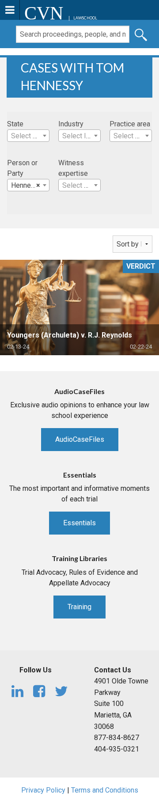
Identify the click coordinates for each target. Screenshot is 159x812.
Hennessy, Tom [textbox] (30, 185)
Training (79, 607)
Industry (70, 124)
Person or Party (22, 168)
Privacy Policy (43, 790)
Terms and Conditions (104, 790)
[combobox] (28, 135)
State (15, 124)
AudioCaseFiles (79, 439)
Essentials (79, 523)
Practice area (130, 124)
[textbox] (28, 136)
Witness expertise (73, 168)
